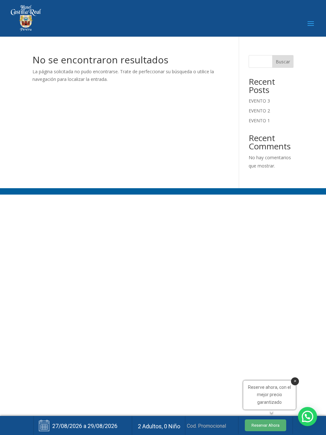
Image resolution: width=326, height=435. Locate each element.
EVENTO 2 (259, 111)
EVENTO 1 (259, 121)
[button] (307, 416)
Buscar (283, 62)
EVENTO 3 (259, 101)
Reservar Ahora (266, 425)
